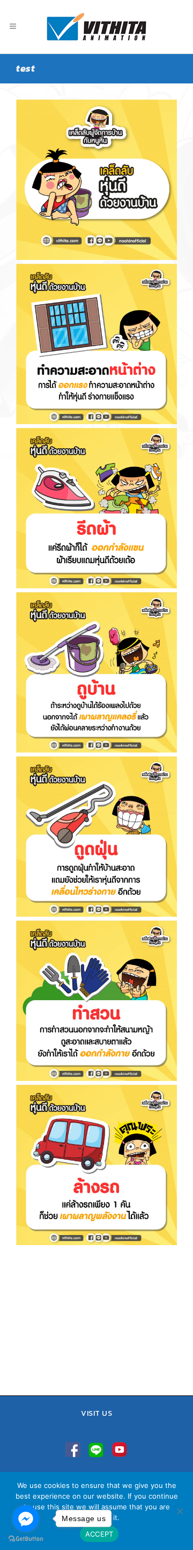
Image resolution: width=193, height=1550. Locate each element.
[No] (179, 1511)
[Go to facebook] (25, 1518)
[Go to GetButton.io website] (26, 1539)
